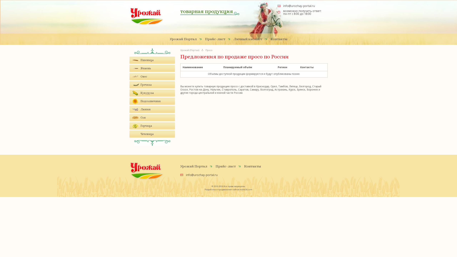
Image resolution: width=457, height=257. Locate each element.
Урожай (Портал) (189, 50)
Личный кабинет (247, 39)
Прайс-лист (215, 39)
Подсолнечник (150, 101)
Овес (143, 76)
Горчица (146, 125)
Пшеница (147, 60)
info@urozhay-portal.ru (299, 6)
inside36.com (246, 189)
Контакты (278, 39)
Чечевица (147, 134)
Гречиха (146, 84)
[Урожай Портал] (146, 16)
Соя (143, 117)
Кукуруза (147, 93)
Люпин (145, 109)
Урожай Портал (183, 39)
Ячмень (145, 68)
